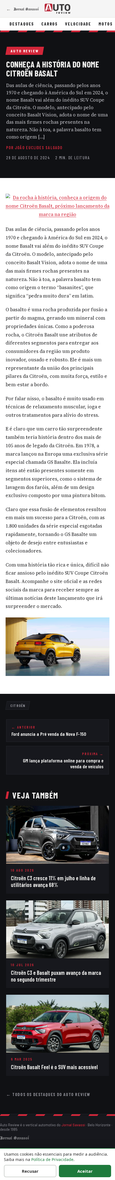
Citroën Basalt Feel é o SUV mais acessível (54, 1067)
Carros (49, 23)
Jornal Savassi (73, 1125)
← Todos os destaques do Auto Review (48, 1094)
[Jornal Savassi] (14, 1137)
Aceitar (85, 1171)
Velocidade (78, 23)
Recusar (30, 1171)
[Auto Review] (57, 9)
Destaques (21, 23)
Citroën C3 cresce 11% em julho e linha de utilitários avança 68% (53, 881)
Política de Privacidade (52, 1159)
